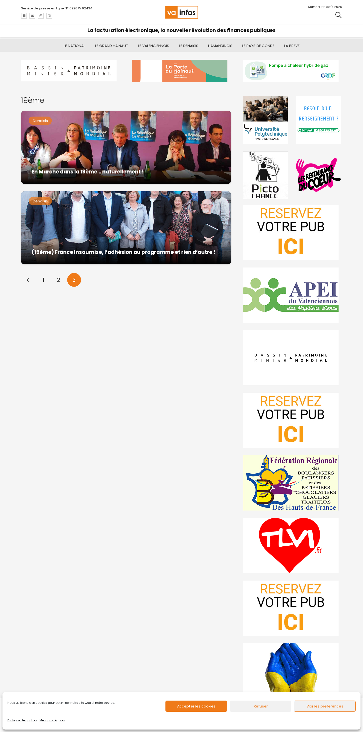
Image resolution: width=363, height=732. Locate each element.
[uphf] (266, 120)
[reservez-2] (292, 420)
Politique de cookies (22, 720)
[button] (338, 15)
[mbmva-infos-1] (292, 357)
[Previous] (28, 280)
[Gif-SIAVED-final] (319, 120)
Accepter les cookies (196, 706)
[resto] (319, 175)
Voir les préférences (324, 706)
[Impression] (292, 295)
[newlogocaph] (181, 71)
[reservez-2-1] (292, 232)
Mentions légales (52, 720)
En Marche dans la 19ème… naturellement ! (88, 171)
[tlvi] (292, 545)
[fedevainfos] (292, 483)
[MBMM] (70, 71)
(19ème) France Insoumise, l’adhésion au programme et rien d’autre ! (123, 252)
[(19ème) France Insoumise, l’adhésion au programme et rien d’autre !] (126, 227)
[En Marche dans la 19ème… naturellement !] (126, 147)
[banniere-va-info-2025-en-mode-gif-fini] (292, 71)
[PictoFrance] (266, 175)
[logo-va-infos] (181, 12)
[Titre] (24, 16)
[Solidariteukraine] (292, 670)
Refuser (261, 706)
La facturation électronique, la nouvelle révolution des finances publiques (181, 30)
